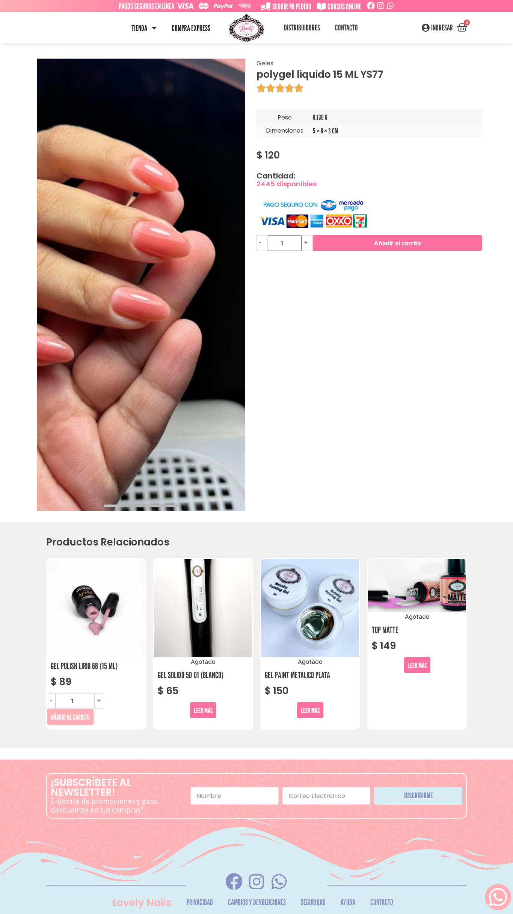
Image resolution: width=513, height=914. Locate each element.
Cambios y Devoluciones (257, 902)
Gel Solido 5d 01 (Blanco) (190, 675)
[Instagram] (381, 6)
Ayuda (348, 902)
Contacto (346, 27)
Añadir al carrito (397, 243)
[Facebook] (371, 6)
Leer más (203, 710)
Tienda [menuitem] (139, 28)
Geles (264, 63)
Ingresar (442, 27)
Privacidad (200, 902)
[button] (154, 28)
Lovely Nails (142, 902)
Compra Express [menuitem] (191, 28)
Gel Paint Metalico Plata (297, 675)
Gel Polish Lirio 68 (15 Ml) (84, 666)
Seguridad (313, 902)
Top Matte (385, 630)
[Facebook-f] (233, 881)
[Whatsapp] (390, 6)
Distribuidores (302, 27)
